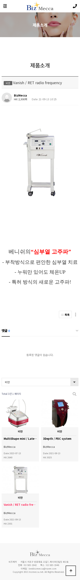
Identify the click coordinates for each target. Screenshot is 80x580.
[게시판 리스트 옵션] (75, 314)
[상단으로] (71, 571)
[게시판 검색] (74, 393)
